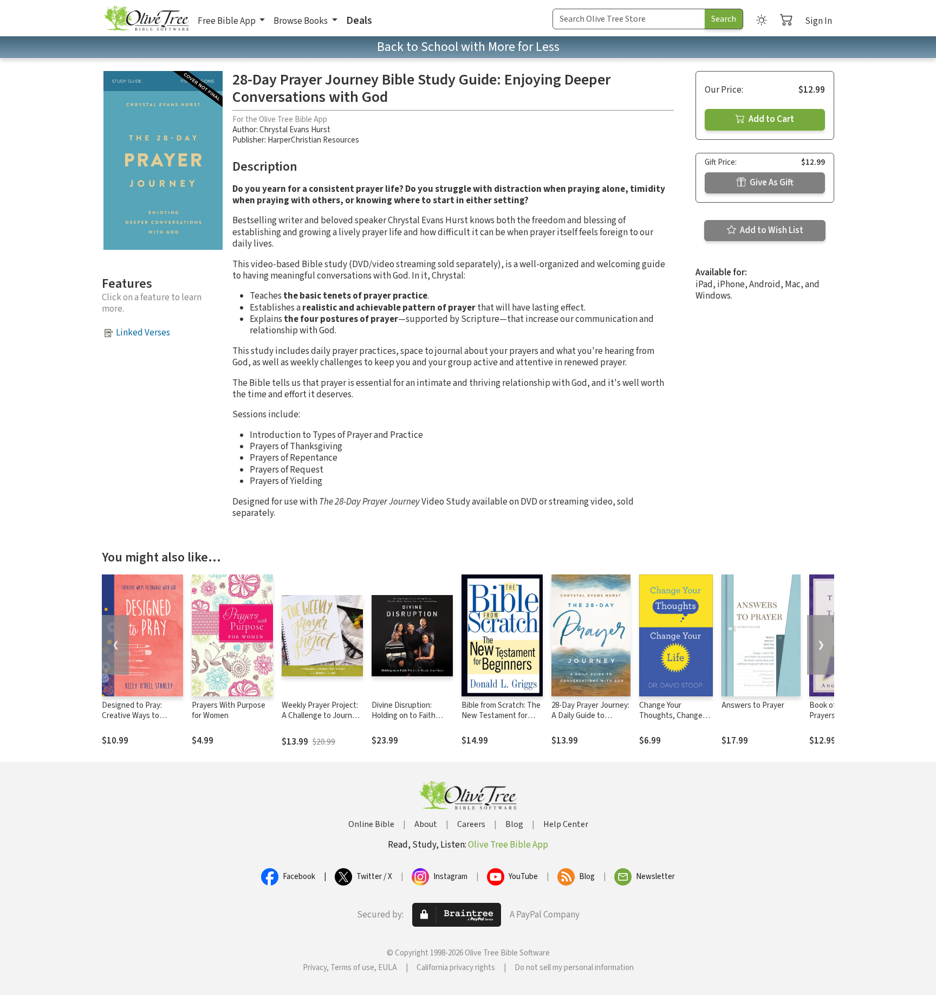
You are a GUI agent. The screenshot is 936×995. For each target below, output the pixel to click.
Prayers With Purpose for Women (228, 710)
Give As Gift (771, 182)
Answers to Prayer (753, 705)
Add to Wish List (770, 230)
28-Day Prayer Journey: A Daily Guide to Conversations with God (590, 721)
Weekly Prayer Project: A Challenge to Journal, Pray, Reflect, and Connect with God (321, 721)
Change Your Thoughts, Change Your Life (671, 716)
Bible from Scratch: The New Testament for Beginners (501, 716)
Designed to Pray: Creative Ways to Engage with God (132, 716)
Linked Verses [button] (143, 332)
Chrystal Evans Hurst (294, 129)
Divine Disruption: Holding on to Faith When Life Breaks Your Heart (409, 721)
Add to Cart (770, 119)
